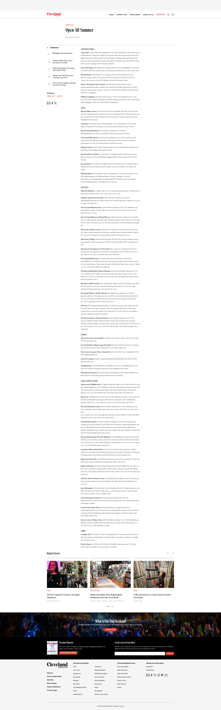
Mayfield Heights (100, 670)
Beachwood (77, 673)
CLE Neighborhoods (79, 687)
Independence (77, 694)
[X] (155, 675)
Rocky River (98, 684)
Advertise (50, 680)
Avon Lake (76, 670)
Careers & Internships (54, 676)
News (111, 14)
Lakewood (98, 667)
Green (75, 691)
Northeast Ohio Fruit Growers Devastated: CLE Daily (62, 62)
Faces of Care (121, 680)
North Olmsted (99, 677)
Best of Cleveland (122, 667)
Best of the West (122, 673)
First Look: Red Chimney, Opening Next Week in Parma (64, 84)
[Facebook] (151, 675)
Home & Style (148, 14)
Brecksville (76, 677)
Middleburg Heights (101, 673)
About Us (50, 673)
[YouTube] (166, 675)
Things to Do (121, 14)
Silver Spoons (121, 684)
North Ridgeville (100, 680)
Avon (74, 667)
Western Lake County (101, 694)
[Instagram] (158, 675)
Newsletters (150, 670)
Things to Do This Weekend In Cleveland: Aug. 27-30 (63, 76)
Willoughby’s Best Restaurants (62, 53)
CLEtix (119, 687)
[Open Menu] (172, 14)
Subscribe (160, 14)
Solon (96, 687)
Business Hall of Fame (124, 677)
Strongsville (98, 691)
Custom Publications (54, 687)
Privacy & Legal (52, 690)
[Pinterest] (162, 675)
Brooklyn (76, 680)
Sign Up (170, 653)
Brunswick (76, 684)
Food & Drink (135, 14)
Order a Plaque (52, 683)
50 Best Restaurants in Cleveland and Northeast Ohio (63, 69)
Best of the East (122, 670)
